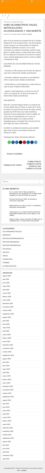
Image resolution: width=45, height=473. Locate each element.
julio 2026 (6, 279)
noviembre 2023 (8, 390)
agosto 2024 (7, 359)
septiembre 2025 (8, 314)
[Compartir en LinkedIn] (28, 142)
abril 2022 (6, 452)
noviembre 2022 (8, 431)
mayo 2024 (6, 369)
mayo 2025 (6, 327)
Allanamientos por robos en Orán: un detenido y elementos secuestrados (25, 206)
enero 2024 (6, 383)
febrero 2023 (7, 421)
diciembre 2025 (8, 303)
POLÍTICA (6, 252)
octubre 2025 (7, 310)
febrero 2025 (7, 338)
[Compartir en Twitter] (17, 142)
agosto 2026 (7, 276)
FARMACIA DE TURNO (13, 165)
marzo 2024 (7, 376)
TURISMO (6, 262)
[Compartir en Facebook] (13, 142)
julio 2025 (6, 321)
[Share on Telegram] (35, 142)
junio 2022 (6, 448)
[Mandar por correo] (20, 142)
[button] (25, 7)
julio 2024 (6, 362)
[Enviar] (41, 182)
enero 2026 (6, 300)
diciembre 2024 (8, 345)
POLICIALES (7, 22)
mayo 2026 (6, 286)
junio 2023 (6, 407)
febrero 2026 (7, 296)
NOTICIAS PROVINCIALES (12, 245)
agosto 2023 (7, 400)
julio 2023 (6, 403)
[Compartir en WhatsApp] (9, 142)
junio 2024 (6, 365)
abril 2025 (6, 331)
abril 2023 (6, 414)
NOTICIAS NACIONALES (11, 242)
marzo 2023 (7, 417)
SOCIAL (5, 256)
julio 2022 (6, 445)
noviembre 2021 (8, 455)
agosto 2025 (7, 317)
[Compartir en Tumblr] (32, 142)
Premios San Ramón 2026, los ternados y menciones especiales (23, 200)
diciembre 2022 (8, 428)
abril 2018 (6, 459)
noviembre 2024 (8, 348)
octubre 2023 (7, 393)
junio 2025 (6, 324)
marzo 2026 (7, 293)
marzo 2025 (7, 334)
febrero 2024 (7, 379)
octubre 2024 (7, 352)
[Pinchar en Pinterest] (24, 142)
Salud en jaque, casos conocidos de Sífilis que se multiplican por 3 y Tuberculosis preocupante (25, 220)
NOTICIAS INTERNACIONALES (13, 238)
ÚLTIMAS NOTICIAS (17, 22)
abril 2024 (6, 372)
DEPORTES (7, 235)
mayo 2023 (6, 410)
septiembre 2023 (8, 396)
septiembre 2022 (8, 438)
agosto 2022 (7, 441)
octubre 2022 (7, 435)
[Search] (19, 6)
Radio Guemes (27, 34)
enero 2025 (6, 341)
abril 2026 (6, 290)
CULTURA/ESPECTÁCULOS (12, 231)
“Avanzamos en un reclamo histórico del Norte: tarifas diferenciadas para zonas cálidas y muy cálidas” (24, 213)
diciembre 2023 (8, 386)
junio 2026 (6, 283)
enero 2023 (6, 424)
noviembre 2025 (8, 307)
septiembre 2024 (8, 355)
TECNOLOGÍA (7, 259)
